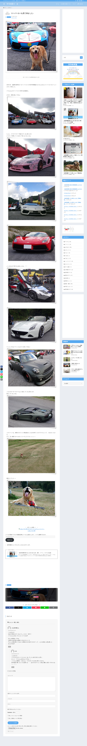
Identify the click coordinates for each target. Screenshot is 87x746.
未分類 (67, 278)
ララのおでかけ (67, 193)
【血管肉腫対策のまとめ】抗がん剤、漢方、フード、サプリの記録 (34, 552)
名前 (9, 693)
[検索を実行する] (81, 57)
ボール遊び (68, 266)
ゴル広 (67, 255)
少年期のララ (69, 269)
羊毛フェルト (68, 286)
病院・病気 (68, 283)
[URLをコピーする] (53, 607)
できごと (67, 258)
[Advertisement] (31, 570)
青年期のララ (69, 289)
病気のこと (68, 280)
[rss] (79, 0)
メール (10, 698)
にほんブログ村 (31, 530)
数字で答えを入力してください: (14, 709)
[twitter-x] (76, 0)
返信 (9, 646)
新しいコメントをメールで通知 (15, 715)
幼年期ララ (68, 272)
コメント (10, 675)
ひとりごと (68, 264)
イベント (68, 244)
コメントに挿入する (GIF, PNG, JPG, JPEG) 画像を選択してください (22, 726)
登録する (9, 540)
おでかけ (9, 585)
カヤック (67, 250)
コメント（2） (14, 17)
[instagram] (77, 0)
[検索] (83, 0)
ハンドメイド (69, 261)
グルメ (67, 252)
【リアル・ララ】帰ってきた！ (70, 206)
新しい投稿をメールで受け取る (15, 718)
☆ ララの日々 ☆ (10, 4)
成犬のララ (68, 275)
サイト (9, 704)
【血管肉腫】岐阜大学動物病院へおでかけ (73, 184)
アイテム (68, 241)
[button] (9, 607)
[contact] (81, 0)
